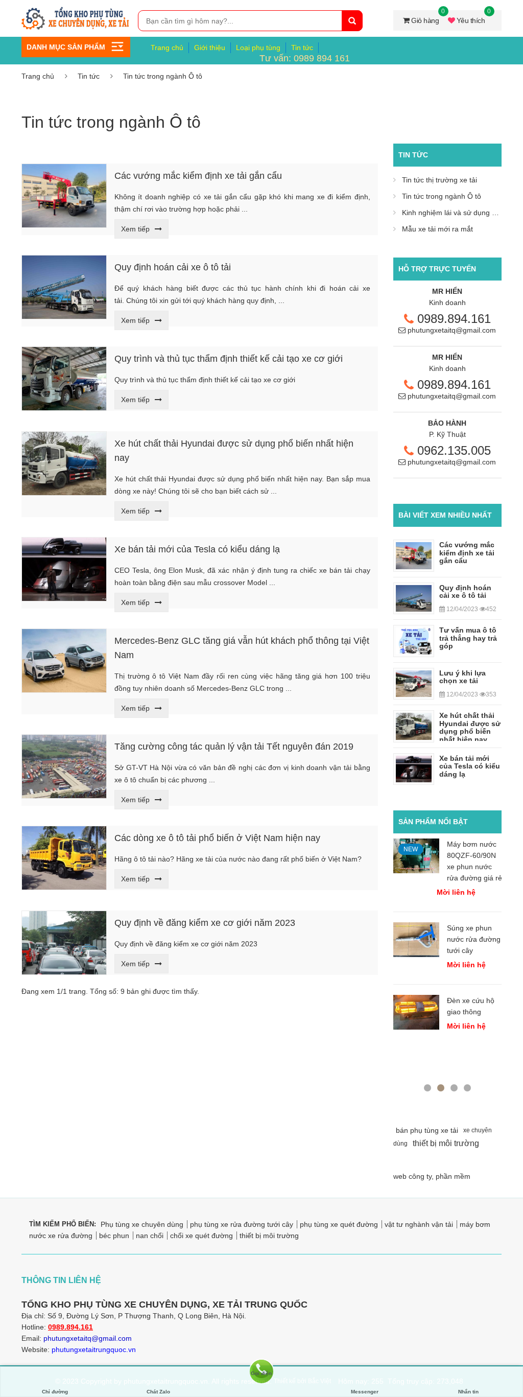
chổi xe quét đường (201, 1235)
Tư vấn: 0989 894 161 (304, 58)
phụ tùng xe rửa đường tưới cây (241, 1224)
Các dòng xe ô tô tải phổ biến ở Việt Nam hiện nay (217, 838)
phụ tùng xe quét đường (339, 1224)
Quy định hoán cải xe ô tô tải (172, 267)
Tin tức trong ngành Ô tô (162, 76)
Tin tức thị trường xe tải (439, 180)
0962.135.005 (454, 450)
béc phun (114, 1235)
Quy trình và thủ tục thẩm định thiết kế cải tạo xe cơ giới (228, 359)
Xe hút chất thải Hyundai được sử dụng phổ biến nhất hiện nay (470, 727)
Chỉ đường (55, 1391)
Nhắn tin (468, 1391)
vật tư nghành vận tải (419, 1224)
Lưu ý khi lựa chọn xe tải (462, 677)
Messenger (364, 1391)
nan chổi (149, 1235)
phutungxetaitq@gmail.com (452, 330)
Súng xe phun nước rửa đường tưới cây (474, 939)
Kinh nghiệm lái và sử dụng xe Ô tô (458, 212)
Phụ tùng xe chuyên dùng (142, 1224)
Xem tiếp (135, 229)
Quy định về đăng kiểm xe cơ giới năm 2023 (204, 923)
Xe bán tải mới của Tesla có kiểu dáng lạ (197, 549)
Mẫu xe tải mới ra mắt (437, 229)
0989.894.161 (454, 318)
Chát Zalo (158, 1391)
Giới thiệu (209, 47)
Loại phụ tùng (258, 47)
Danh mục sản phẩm (66, 47)
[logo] (75, 11)
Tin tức (302, 47)
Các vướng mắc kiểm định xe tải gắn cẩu (198, 176)
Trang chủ (167, 47)
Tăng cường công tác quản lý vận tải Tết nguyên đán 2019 (233, 746)
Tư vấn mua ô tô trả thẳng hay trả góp (468, 638)
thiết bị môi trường (269, 1235)
